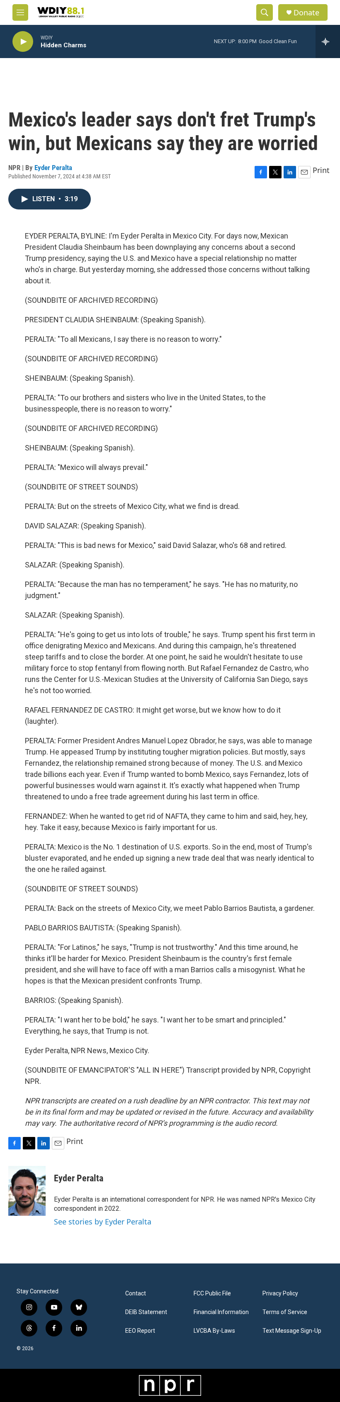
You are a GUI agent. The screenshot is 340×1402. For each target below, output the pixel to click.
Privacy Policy (280, 1293)
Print (321, 170)
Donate (306, 12)
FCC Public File (212, 1293)
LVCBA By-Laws (214, 1331)
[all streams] (328, 41)
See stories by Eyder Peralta (102, 1222)
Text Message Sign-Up (291, 1331)
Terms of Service (284, 1312)
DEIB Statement (146, 1312)
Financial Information (221, 1312)
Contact (135, 1293)
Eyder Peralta (53, 167)
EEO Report (140, 1331)
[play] (22, 41)
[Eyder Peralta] (27, 1191)
